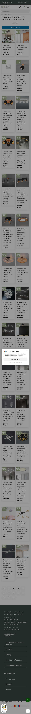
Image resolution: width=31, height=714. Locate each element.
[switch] (3, 711)
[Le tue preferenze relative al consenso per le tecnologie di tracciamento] (28, 711)
